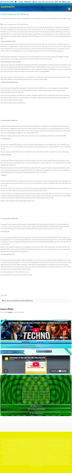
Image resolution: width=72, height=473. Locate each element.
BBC (42, 386)
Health (36, 383)
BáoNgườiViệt (36, 386)
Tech (42, 380)
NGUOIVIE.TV (15, 443)
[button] (69, 9)
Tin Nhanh (25, 342)
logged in (10, 312)
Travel (26, 383)
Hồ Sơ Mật (32, 402)
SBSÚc (47, 386)
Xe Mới (40, 342)
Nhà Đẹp (33, 342)
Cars (38, 380)
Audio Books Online (3, 389)
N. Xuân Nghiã (45, 397)
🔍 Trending (68, 351)
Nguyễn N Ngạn (27, 397)
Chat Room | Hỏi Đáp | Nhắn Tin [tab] (37, 346)
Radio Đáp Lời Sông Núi (30, 391)
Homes (34, 380)
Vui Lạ (38, 394)
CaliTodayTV (27, 386)
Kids (47, 383)
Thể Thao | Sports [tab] (37, 413)
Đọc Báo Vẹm (45, 394)
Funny (25, 380)
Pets (40, 383)
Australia (42, 399)
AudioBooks (36, 397)
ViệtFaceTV (26, 388)
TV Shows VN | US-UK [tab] (37, 409)
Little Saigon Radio (43, 391)
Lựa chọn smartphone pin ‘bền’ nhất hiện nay (20, 300)
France (47, 399)
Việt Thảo (33, 394)
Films (29, 380)
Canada (35, 399)
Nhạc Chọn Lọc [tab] (37, 406)
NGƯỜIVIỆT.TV (8, 7)
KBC (48, 388)
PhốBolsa (43, 388)
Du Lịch (46, 342)
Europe (46, 377)
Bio (44, 383)
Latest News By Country (69, 394)
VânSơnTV (26, 394)
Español (40, 377)
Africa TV (26, 377)
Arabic (36, 377)
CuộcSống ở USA (27, 399)
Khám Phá (40, 402)
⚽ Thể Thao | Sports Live (44, 351)
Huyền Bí (25, 402)
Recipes (31, 383)
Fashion (46, 380)
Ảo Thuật (46, 402)
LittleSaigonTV (35, 388)
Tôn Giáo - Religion (7, 352)
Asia (31, 377)
